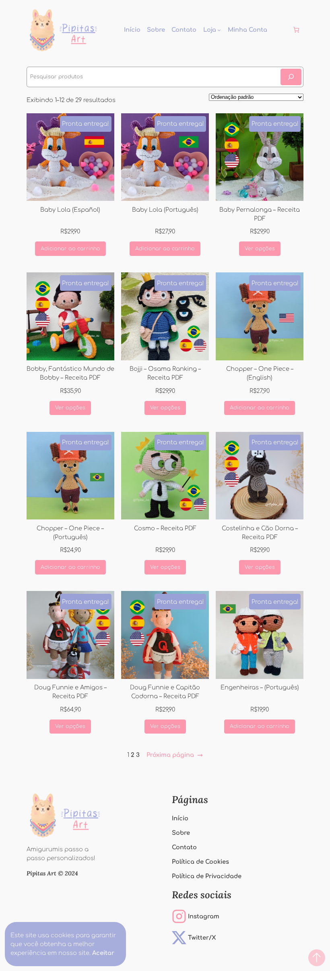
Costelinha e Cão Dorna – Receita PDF (260, 532)
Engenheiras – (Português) (260, 687)
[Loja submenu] (219, 30)
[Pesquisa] (290, 77)
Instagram (203, 916)
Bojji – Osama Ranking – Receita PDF (165, 373)
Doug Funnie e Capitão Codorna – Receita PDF (165, 691)
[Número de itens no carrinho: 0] (296, 29)
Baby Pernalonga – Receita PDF (259, 214)
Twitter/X (202, 937)
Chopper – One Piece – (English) (259, 373)
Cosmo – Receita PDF (165, 528)
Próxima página (174, 755)
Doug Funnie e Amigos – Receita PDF (70, 691)
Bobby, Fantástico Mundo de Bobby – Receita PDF (70, 373)
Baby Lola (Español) (70, 209)
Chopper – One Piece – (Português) (70, 532)
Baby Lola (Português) (165, 209)
